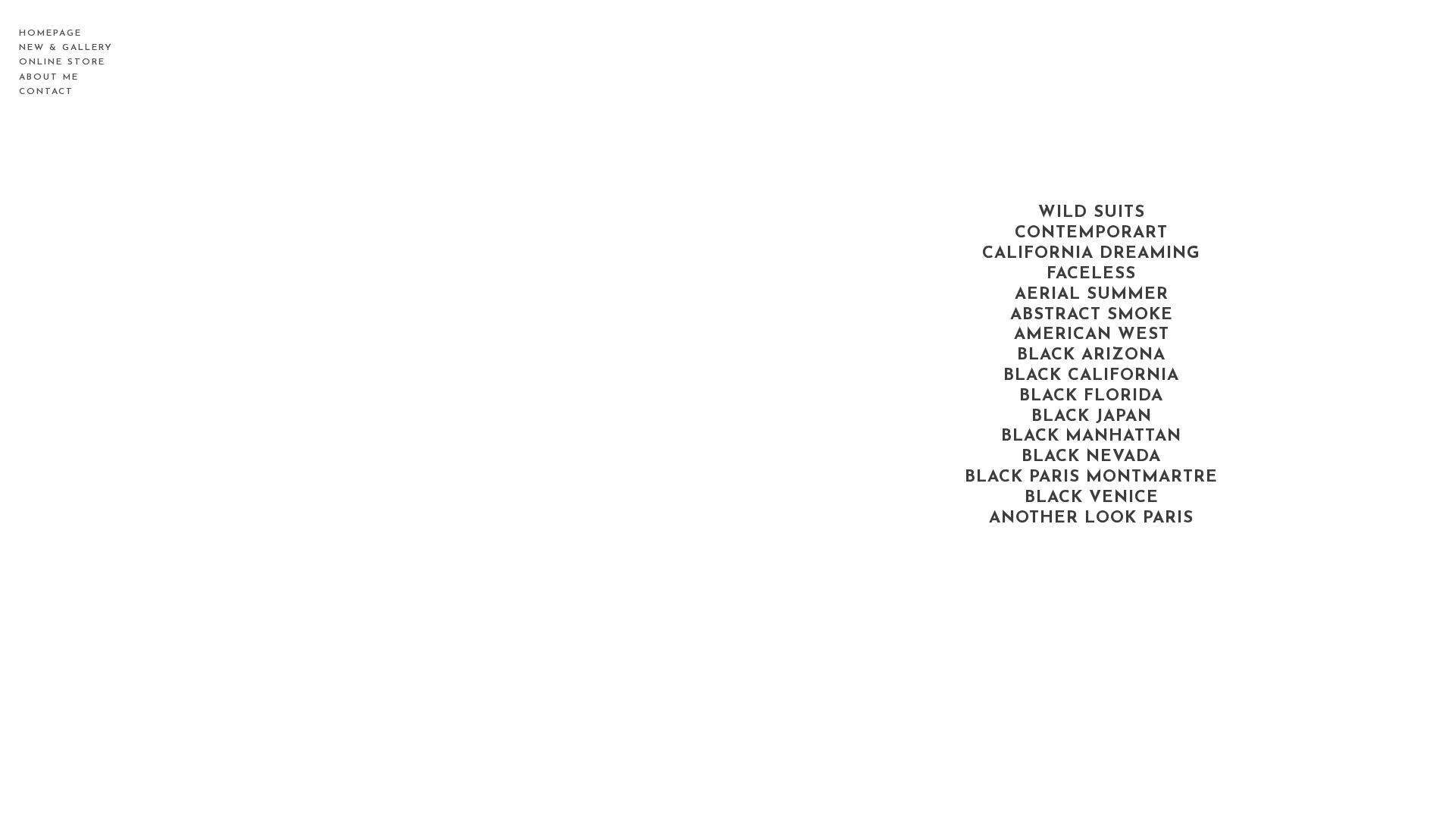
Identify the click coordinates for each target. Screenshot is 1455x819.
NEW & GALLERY (66, 47)
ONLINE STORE (62, 62)
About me (49, 77)
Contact (46, 91)
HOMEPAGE (50, 33)
